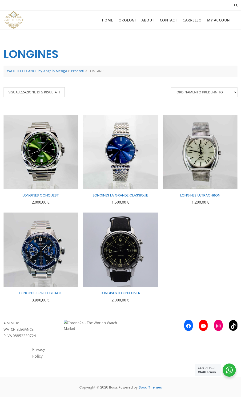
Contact (168, 20)
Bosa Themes (150, 387)
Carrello (192, 20)
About (147, 20)
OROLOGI (127, 20)
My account (219, 20)
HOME (107, 20)
